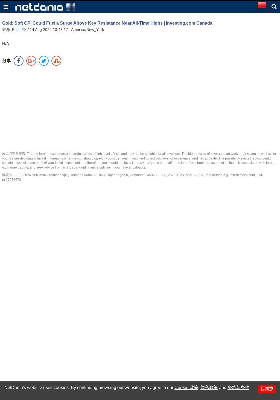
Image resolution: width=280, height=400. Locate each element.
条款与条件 (238, 387)
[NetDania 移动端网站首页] (45, 6)
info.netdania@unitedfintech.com (230, 175)
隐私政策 (209, 387)
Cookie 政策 (186, 387)
